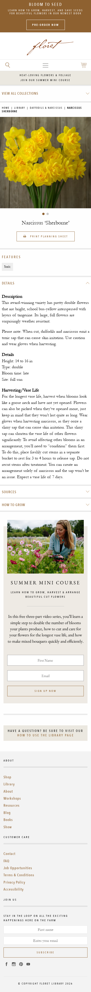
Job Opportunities (18, 868)
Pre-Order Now (45, 25)
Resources (12, 805)
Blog (7, 812)
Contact (9, 853)
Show (8, 827)
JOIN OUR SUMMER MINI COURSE (45, 80)
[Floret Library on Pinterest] (21, 964)
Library (19, 108)
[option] (45, 162)
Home (6, 108)
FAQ (6, 861)
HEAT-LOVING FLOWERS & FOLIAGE (45, 75)
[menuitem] (45, 93)
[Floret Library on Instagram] (14, 964)
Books (8, 819)
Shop (7, 777)
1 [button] (43, 214)
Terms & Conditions (19, 875)
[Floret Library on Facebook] (6, 964)
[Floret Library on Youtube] (28, 964)
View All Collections (20, 93)
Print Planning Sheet (48, 236)
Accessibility (14, 889)
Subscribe (45, 952)
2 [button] (47, 214)
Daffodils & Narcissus (46, 108)
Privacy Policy (14, 882)
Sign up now (45, 691)
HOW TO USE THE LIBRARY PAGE (45, 735)
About (8, 791)
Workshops (12, 798)
